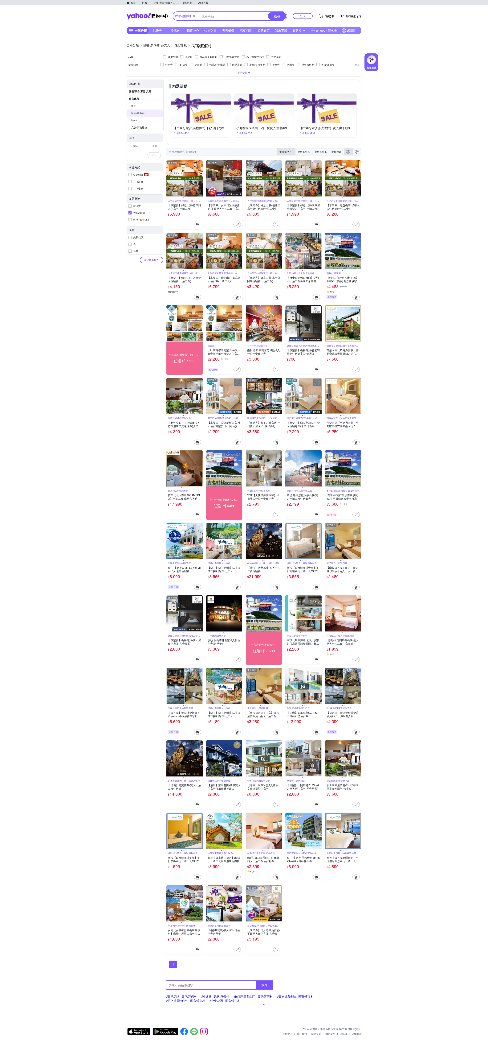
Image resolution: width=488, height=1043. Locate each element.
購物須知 (316, 1034)
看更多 (297, 30)
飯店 (133, 106)
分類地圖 (356, 1034)
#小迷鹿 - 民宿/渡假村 (215, 996)
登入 (303, 16)
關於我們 (302, 1034)
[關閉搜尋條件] (194, 16)
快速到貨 (210, 30)
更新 (358, 1029)
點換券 (157, 30)
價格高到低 (321, 152)
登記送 (175, 30)
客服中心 (287, 1034)
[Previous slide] (168, 178)
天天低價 (228, 30)
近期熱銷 (336, 152)
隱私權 (343, 1034)
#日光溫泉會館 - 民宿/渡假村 (295, 996)
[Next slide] (200, 178)
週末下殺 (281, 30)
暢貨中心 (193, 30)
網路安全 (330, 1034)
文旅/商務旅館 (139, 127)
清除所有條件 (151, 260)
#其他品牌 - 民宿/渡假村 (181, 996)
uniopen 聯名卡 (326, 30)
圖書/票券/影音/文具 (140, 91)
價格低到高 (304, 152)
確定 (154, 155)
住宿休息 (134, 98)
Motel (134, 120)
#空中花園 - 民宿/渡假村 (225, 1001)
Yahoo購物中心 (147, 16)
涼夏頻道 (246, 30)
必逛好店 (263, 30)
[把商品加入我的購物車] (197, 224)
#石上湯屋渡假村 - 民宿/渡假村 (185, 1001)
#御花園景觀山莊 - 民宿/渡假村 (253, 996)
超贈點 (351, 30)
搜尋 (264, 985)
